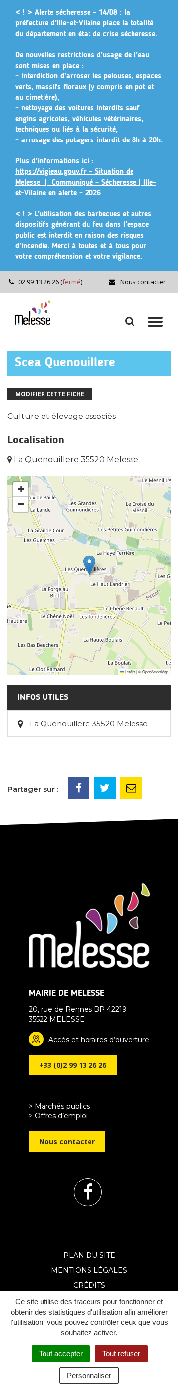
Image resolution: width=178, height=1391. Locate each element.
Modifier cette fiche (49, 394)
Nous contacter (142, 282)
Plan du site (89, 1255)
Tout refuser (121, 1353)
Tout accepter (61, 1353)
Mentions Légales (89, 1270)
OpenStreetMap (155, 671)
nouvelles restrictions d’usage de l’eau (87, 55)
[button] (89, 565)
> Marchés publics (59, 1106)
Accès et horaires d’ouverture (98, 1039)
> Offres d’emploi (58, 1116)
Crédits (89, 1285)
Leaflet (129, 671)
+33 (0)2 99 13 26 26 (72, 1065)
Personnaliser (89, 1375)
